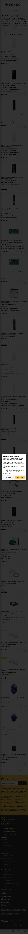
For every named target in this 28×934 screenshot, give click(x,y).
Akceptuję (20, 477)
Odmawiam (8, 477)
